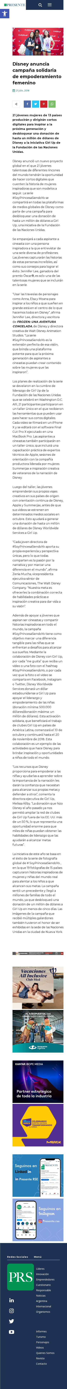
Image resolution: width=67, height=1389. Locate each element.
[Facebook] (27, 104)
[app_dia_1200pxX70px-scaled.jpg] (38, 953)
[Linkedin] (11, 1300)
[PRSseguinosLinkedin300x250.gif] (38, 1175)
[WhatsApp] (52, 104)
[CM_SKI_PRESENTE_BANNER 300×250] (38, 988)
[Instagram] (11, 1311)
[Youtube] (11, 1332)
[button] (4, 13)
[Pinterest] (43, 104)
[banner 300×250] (38, 1031)
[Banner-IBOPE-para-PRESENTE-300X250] (38, 1081)
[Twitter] (35, 104)
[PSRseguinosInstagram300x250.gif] (38, 1220)
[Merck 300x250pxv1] (38, 1125)
